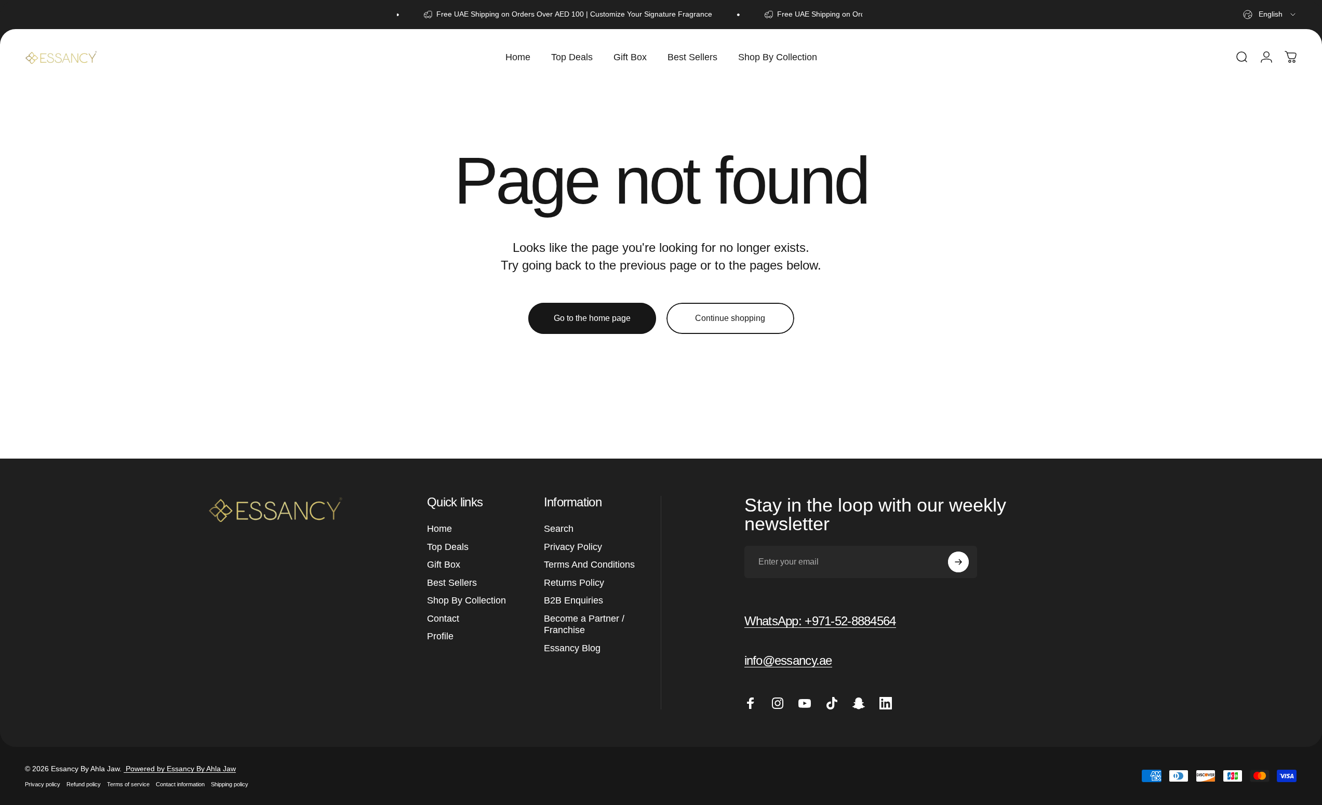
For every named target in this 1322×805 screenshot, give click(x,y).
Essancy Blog (572, 648)
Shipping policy (229, 784)
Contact (443, 618)
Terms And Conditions (589, 564)
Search (558, 529)
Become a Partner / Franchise (584, 624)
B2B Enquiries (573, 600)
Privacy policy (42, 784)
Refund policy (83, 784)
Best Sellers (452, 583)
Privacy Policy (573, 547)
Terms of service (128, 784)
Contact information (180, 784)
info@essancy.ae (788, 660)
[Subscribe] (958, 562)
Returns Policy (574, 583)
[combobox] (1270, 14)
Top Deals (448, 547)
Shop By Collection (466, 600)
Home (439, 529)
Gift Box (443, 564)
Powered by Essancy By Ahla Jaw (180, 768)
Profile (440, 636)
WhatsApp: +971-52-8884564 (820, 621)
